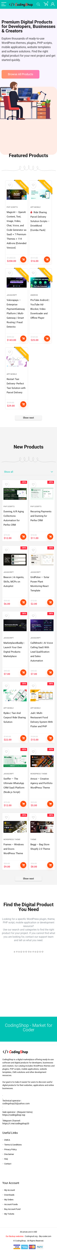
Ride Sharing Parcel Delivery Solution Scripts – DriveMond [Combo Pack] (40, 221)
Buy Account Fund (12, 1209)
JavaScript (12, 295)
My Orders (8, 1199)
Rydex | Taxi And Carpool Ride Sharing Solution (14, 717)
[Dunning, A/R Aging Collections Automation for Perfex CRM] (14, 494)
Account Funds (11, 1204)
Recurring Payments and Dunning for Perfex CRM (40, 516)
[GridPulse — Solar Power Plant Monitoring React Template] (41, 559)
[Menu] (4, 4)
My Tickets (9, 1214)
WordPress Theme (38, 774)
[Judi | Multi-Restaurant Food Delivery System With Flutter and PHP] (41, 695)
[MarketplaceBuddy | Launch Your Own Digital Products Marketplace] (14, 625)
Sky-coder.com (45, 1236)
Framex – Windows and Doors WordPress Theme (13, 849)
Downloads (9, 1195)
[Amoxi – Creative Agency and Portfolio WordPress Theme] (41, 761)
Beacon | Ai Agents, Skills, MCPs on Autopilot (13, 582)
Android (34, 295)
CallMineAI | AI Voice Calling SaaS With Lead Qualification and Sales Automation (41, 651)
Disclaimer (9, 1154)
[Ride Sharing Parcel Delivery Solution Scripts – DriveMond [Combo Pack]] (40, 194)
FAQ (6, 1159)
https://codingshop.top (13, 1115)
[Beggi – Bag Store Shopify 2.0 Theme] (41, 827)
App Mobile (35, 207)
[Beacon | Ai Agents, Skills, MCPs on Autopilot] (14, 559)
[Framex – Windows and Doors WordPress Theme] (14, 827)
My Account (9, 1190)
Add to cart (23, 259)
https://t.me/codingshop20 (15, 1123)
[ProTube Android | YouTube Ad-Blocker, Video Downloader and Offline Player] (40, 282)
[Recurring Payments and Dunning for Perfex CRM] (41, 494)
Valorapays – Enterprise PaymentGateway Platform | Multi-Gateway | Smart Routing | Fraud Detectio (16, 313)
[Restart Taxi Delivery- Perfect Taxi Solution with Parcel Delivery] (17, 361)
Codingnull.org (31, 1236)
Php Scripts (12, 207)
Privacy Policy (10, 1149)
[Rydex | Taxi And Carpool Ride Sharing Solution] (14, 695)
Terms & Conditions (13, 1144)
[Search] (38, 4)
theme (33, 839)
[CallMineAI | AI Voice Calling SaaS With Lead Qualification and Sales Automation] (41, 625)
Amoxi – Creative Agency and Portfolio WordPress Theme (41, 783)
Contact (7, 1164)
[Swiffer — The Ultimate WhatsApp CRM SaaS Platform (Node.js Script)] (14, 761)
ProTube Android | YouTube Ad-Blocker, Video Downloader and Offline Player (39, 309)
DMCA (7, 1140)
